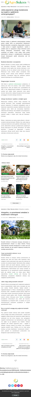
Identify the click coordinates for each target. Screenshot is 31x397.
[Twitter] (20, 139)
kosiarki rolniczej (13, 274)
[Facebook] (16, 139)
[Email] (27, 139)
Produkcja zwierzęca (21, 370)
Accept (15, 395)
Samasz (21, 297)
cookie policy (17, 392)
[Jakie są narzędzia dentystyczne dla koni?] (23, 189)
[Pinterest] (24, 139)
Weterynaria (5, 173)
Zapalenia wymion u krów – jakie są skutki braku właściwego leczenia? (22, 178)
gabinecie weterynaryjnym (15, 84)
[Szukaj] (28, 2)
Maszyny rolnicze (20, 217)
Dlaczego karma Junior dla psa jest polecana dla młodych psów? (7, 178)
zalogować (10, 156)
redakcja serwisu (12, 217)
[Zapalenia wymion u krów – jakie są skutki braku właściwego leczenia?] (23, 170)
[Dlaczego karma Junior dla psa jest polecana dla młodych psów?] (8, 170)
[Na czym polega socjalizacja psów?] (8, 189)
